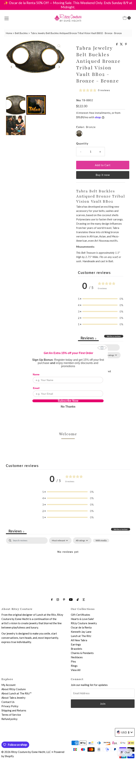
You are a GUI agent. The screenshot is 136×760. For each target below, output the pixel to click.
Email (36, 388)
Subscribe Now (68, 400)
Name (36, 374)
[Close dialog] (102, 348)
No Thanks (68, 406)
